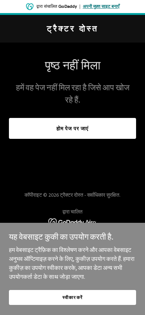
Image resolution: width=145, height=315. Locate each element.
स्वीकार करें (72, 297)
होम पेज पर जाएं (72, 128)
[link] (72, 29)
